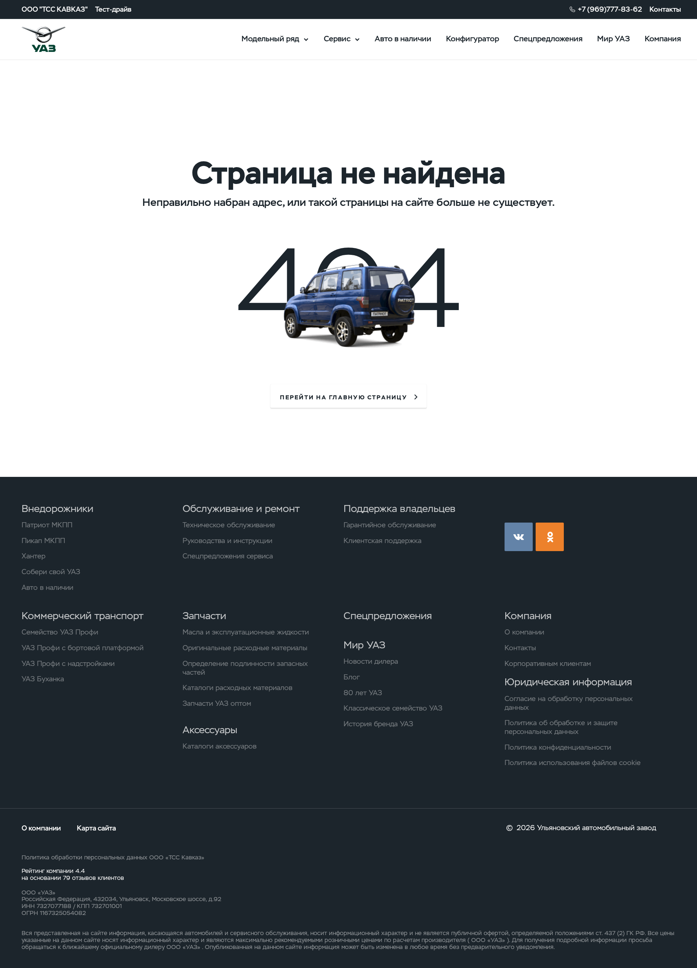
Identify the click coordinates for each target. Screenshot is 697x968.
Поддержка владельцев (400, 508)
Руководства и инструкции (227, 540)
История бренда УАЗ (378, 724)
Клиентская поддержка (382, 540)
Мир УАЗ (613, 39)
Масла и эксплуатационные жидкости (246, 632)
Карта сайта (96, 828)
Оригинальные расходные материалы (245, 648)
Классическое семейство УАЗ (393, 708)
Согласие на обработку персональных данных (569, 703)
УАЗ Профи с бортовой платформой (82, 648)
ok (550, 537)
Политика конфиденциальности (558, 747)
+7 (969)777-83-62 (610, 9)
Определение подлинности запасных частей (245, 668)
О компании (524, 632)
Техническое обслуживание (229, 525)
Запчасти (204, 615)
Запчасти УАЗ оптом (217, 703)
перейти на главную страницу (343, 397)
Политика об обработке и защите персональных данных (561, 727)
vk (519, 537)
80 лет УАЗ (363, 693)
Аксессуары (210, 729)
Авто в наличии (403, 39)
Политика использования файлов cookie (573, 762)
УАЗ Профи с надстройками (68, 663)
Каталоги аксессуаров (219, 746)
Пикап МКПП (43, 540)
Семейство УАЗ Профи (60, 632)
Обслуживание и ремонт (241, 508)
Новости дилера (371, 661)
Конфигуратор (472, 39)
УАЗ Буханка (43, 679)
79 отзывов (80, 878)
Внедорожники (57, 508)
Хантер (33, 556)
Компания (663, 39)
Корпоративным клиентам (548, 663)
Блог (352, 677)
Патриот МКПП (47, 525)
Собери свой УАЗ (51, 572)
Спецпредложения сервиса (228, 556)
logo (56, 39)
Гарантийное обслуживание (390, 525)
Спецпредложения (548, 39)
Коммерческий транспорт (82, 615)
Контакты (665, 9)
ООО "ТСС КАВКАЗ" (55, 9)
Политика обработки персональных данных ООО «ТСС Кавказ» (113, 857)
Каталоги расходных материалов (237, 687)
